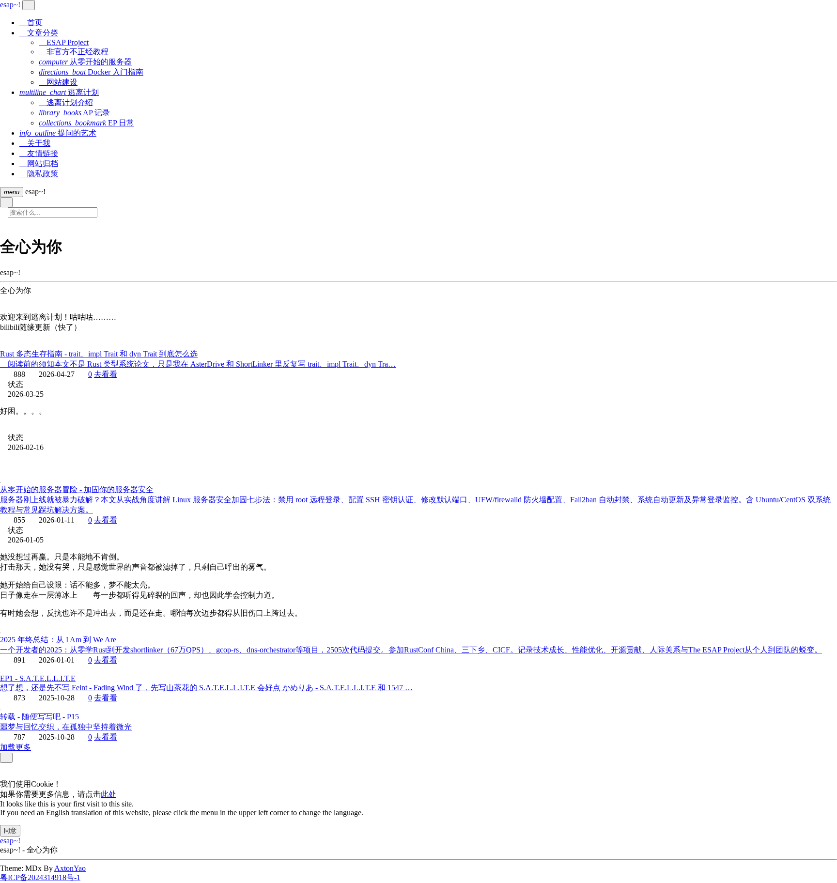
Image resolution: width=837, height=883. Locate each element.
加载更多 (15, 747)
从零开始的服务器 (85, 62)
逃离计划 (59, 92)
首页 (31, 22)
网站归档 (38, 163)
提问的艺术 (57, 133)
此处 (108, 794)
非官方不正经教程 (73, 51)
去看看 (105, 374)
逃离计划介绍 (66, 102)
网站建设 (58, 82)
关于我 (34, 143)
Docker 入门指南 (91, 72)
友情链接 (38, 153)
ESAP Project (64, 42)
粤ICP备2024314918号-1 (40, 877)
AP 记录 (74, 112)
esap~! (10, 841)
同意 (10, 830)
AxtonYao (70, 868)
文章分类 (38, 33)
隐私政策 (38, 174)
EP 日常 (86, 123)
